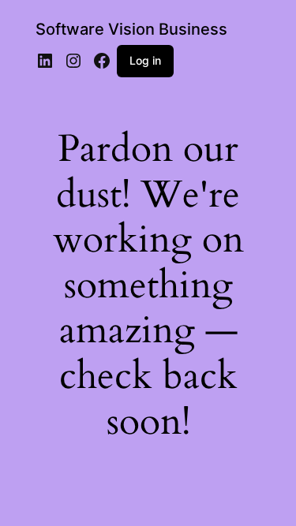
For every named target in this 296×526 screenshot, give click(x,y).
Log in (145, 60)
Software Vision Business (131, 29)
